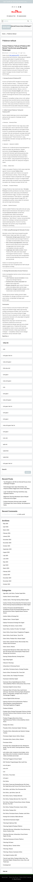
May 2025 (5, 562)
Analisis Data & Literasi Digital (11, 596)
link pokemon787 (14, 55)
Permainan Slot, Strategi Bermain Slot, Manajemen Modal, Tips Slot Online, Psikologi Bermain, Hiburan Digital (16, 747)
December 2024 (7, 578)
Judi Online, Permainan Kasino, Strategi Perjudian (15, 669)
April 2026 (5, 527)
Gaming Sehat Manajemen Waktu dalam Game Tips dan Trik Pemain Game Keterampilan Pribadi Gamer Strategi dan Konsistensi (16, 651)
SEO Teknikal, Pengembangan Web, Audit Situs (15, 762)
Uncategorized (7, 865)
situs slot (5, 768)
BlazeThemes (17, 879)
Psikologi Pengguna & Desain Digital (12, 759)
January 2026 (6, 536)
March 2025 (6, 568)
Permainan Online (7, 742)
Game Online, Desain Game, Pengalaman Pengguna (16, 632)
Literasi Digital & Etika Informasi (11, 698)
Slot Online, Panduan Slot (9, 810)
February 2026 (6, 533)
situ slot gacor (7, 765)
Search (4, 469)
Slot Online (6, 781)
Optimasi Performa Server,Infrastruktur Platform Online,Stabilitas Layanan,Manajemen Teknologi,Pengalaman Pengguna (15, 703)
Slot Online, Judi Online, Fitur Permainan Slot (14, 789)
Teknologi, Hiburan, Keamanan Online (12, 852)
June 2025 (5, 558)
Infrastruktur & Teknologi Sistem (11, 666)
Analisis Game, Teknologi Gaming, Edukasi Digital (16, 599)
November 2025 (7, 542)
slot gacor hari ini (7, 355)
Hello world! (22, 514)
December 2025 (7, 539)
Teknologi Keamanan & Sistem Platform (13, 839)
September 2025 (7, 549)
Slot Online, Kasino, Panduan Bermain (12, 795)
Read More (5, 336)
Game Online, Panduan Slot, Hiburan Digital (14, 638)
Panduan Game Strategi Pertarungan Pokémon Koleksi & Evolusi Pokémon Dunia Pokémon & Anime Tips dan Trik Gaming (17, 713)
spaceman (5, 451)
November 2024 (7, 581)
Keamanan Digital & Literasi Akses (12, 687)
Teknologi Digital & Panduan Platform (12, 826)
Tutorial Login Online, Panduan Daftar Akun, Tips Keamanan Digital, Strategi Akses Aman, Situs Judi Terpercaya (16, 860)
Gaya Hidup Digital (8, 659)
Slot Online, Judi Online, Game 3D (11, 792)
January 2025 (6, 574)
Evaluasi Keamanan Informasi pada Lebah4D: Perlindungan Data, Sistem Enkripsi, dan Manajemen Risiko (17, 503)
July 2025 (5, 555)
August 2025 (6, 552)
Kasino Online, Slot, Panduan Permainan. (13, 675)
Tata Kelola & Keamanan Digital (11, 819)
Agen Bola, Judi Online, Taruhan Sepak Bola (14, 593)
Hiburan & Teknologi (8, 663)
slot (4, 349)
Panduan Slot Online (8, 725)
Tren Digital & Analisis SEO (10, 855)
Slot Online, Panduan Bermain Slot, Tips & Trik (15, 799)
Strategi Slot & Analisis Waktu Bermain (13, 816)
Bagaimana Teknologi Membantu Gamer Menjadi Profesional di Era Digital (16, 1)
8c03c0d (6, 53)
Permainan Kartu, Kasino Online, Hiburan (13, 739)
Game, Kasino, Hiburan (9, 646)
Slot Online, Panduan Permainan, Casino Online (15, 807)
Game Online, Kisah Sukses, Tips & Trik (13, 635)
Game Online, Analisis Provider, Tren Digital (14, 629)
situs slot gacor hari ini (9, 425)
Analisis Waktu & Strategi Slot (10, 616)
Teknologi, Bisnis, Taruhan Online (11, 845)
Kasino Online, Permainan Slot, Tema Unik (14, 672)
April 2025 (5, 565)
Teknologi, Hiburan (8, 849)
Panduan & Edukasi (8, 708)
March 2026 (6, 530)
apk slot (5, 444)
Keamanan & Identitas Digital (10, 679)
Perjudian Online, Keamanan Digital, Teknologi (15, 728)
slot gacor (5, 374)
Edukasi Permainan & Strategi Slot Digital (13, 622)
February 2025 (6, 571)
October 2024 (6, 584)
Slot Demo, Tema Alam (9, 775)
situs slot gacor (7, 362)
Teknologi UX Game (8, 842)
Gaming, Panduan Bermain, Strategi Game (13, 656)
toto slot (5, 438)
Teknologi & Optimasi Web (10, 823)
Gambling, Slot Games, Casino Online (12, 625)
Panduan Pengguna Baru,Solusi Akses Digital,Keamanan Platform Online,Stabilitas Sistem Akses (16, 719)
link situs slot (6, 368)
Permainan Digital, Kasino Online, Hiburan (13, 736)
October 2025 (6, 546)
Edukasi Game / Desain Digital (11, 619)
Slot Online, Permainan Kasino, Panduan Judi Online (16, 813)
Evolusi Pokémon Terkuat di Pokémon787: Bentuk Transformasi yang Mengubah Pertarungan (16, 48)
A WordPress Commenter (10, 514)
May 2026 (5, 523)
